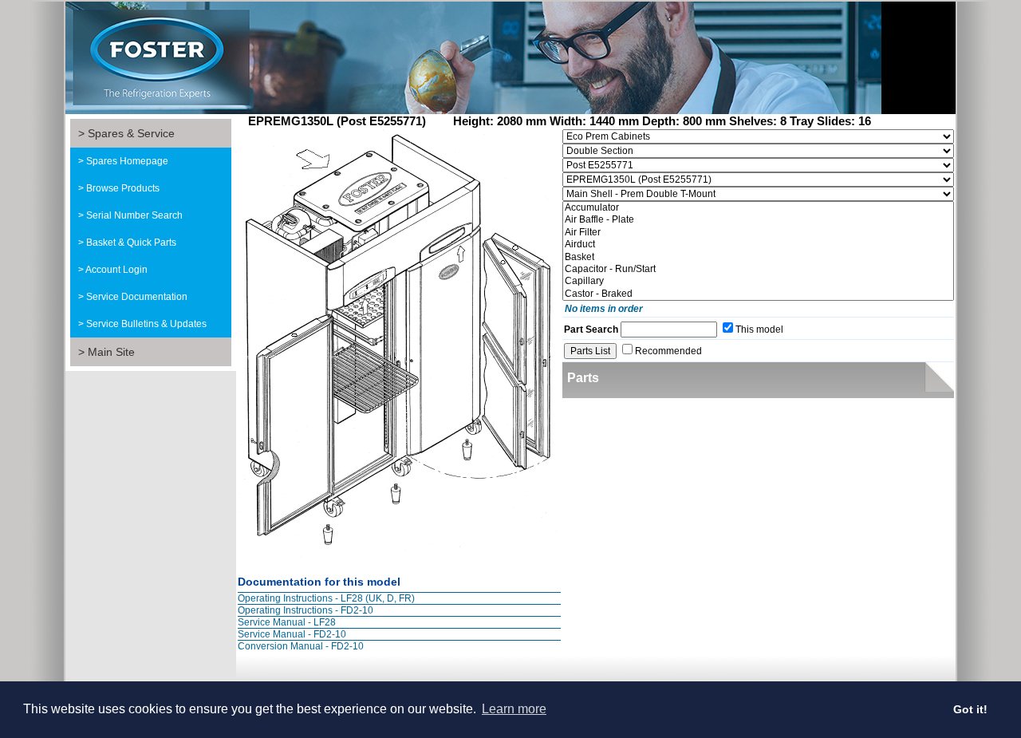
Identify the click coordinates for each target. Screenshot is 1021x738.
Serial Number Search (134, 215)
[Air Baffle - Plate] (758, 220)
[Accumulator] (758, 208)
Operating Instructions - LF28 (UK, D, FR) (326, 598)
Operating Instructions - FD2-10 (305, 610)
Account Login (116, 269)
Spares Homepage (127, 161)
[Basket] (758, 257)
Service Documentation (136, 296)
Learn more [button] (514, 709)
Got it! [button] (970, 709)
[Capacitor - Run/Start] (758, 269)
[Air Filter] (758, 233)
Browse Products (123, 188)
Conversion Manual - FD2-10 (301, 646)
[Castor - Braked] (758, 294)
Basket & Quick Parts (131, 242)
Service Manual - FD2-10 (292, 634)
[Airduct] (758, 245)
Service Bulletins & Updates (146, 324)
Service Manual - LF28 (287, 622)
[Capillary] (758, 281)
